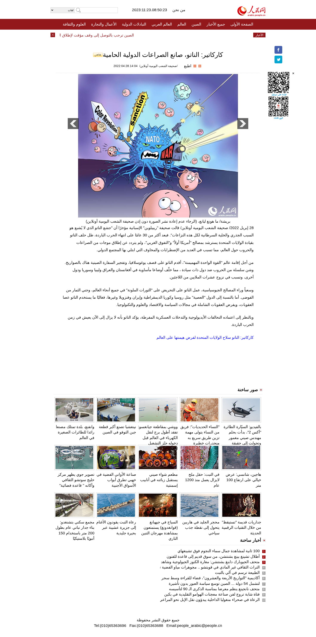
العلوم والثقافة (74, 24)
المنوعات (173, 35)
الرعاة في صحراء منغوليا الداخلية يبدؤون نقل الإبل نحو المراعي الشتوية (203, 599)
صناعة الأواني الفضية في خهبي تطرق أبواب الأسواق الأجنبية (116, 479)
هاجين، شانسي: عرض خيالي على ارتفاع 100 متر (243, 479)
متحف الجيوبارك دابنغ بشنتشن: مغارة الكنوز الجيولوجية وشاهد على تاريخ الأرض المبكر (191, 562)
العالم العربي (162, 24)
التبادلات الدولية (134, 24)
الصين (196, 24)
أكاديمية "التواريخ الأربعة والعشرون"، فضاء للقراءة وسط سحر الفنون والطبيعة (198, 578)
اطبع (187, 66)
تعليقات (155, 35)
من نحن (178, 10)
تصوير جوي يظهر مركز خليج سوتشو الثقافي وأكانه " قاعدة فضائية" (76, 479)
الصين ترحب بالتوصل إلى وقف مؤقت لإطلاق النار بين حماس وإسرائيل (86, 35)
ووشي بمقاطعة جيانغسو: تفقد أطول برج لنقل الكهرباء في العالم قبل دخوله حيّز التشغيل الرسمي (158, 438)
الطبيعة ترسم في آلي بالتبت (237, 572)
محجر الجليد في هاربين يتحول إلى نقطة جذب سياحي (200, 527)
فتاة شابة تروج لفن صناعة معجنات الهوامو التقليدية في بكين (212, 594)
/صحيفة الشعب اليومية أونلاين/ (158, 66)
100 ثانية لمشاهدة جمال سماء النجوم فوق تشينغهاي (219, 551)
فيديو (139, 35)
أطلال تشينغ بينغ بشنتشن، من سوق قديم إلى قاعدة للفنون (213, 556)
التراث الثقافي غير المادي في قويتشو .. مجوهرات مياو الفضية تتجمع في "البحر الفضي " (190, 567)
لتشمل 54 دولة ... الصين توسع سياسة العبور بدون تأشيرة (214, 583)
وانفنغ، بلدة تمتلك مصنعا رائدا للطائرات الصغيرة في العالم (75, 432)
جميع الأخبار (216, 24)
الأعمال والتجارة (104, 24)
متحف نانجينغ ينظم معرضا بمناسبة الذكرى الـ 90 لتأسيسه (214, 589)
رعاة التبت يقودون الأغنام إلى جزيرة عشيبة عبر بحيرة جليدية (116, 527)
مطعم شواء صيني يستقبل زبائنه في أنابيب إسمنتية (159, 479)
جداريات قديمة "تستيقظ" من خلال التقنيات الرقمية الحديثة (241, 527)
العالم (181, 24)
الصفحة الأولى (241, 24)
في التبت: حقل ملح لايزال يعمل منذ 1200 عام (202, 479)
